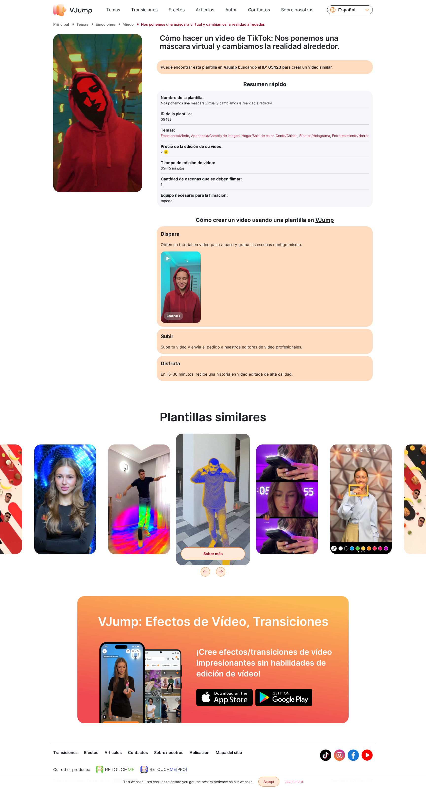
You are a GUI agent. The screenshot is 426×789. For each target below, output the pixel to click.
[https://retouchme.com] (115, 769)
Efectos (177, 9)
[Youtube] (367, 755)
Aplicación (200, 752)
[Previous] (205, 572)
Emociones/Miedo (175, 136)
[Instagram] (339, 755)
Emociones (105, 24)
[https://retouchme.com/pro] (163, 769)
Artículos (205, 9)
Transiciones (144, 9)
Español (346, 9)
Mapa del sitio (229, 752)
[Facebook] (353, 755)
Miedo (128, 24)
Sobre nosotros (297, 9)
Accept (269, 782)
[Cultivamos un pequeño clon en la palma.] (122, 682)
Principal (61, 24)
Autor (231, 9)
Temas (113, 9)
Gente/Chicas (286, 136)
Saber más (65, 542)
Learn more (293, 781)
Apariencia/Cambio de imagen (215, 136)
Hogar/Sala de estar (258, 136)
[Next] (220, 572)
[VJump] (72, 10)
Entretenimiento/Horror (350, 136)
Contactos (259, 9)
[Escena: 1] (181, 287)
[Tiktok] (325, 755)
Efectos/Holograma (314, 136)
